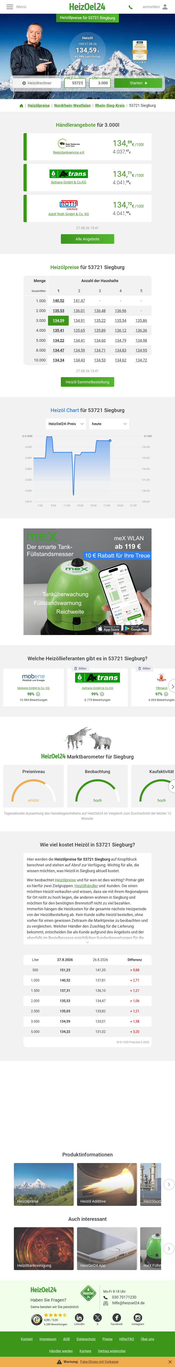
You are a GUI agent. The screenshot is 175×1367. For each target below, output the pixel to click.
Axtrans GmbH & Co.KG (68, 182)
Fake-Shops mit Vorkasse (99, 1362)
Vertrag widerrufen (112, 1351)
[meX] (87, 581)
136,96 (120, 310)
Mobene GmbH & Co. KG (34, 688)
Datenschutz (86, 1339)
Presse (107, 1339)
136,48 (100, 310)
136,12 (120, 330)
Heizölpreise (65, 880)
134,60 (100, 340)
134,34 (58, 360)
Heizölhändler (86, 886)
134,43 (79, 360)
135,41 (58, 330)
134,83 (120, 350)
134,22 (58, 340)
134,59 (58, 320)
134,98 (141, 340)
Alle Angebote (87, 239)
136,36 (141, 330)
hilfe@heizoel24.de (128, 1303)
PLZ (70, 78)
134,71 (100, 350)
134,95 (141, 350)
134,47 (58, 350)
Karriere (85, 1351)
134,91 (79, 320)
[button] (155, 6)
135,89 (100, 330)
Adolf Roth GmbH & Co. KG (68, 214)
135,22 (100, 320)
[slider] (55, 1315)
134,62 (120, 360)
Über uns (147, 1339)
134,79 (120, 340)
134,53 (100, 360)
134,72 (141, 360)
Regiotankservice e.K (68, 152)
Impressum (47, 1339)
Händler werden (61, 1351)
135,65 (79, 330)
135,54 (120, 320)
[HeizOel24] (88, 7)
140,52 (58, 300)
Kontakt (27, 1339)
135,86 (141, 320)
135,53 (58, 310)
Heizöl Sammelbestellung (87, 382)
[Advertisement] (87, 1101)
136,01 (79, 310)
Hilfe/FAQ (126, 1339)
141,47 (79, 300)
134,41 (79, 340)
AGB (66, 1339)
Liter (95, 78)
